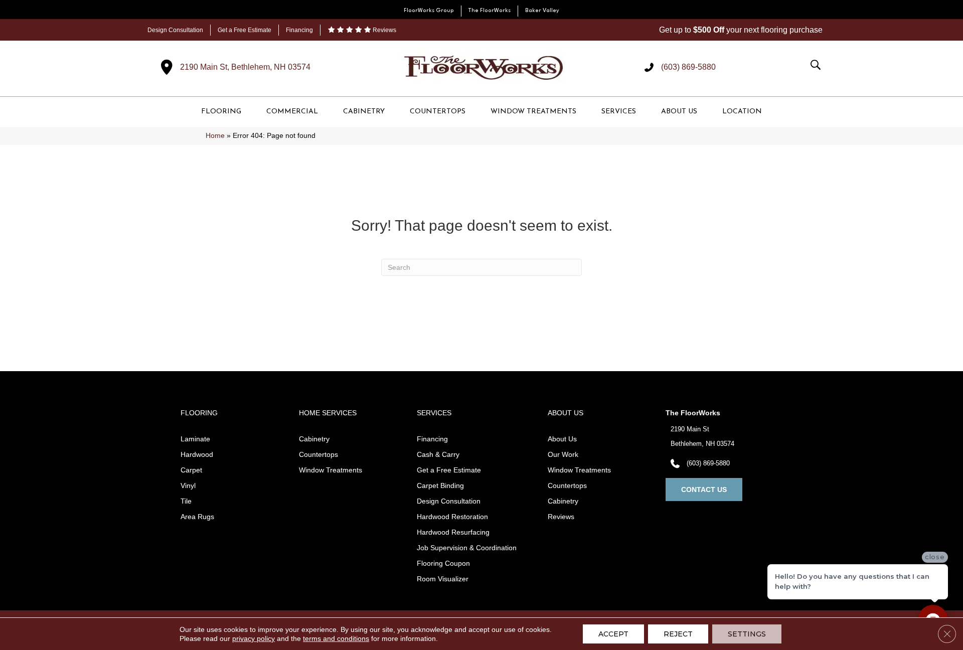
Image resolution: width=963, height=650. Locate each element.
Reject (678, 633)
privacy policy (253, 638)
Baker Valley (542, 11)
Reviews (383, 30)
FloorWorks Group (429, 11)
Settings (747, 633)
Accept (613, 633)
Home (215, 135)
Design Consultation (175, 30)
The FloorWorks (489, 11)
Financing (299, 30)
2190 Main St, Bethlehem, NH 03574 (245, 67)
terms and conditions (336, 638)
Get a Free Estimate (244, 30)
